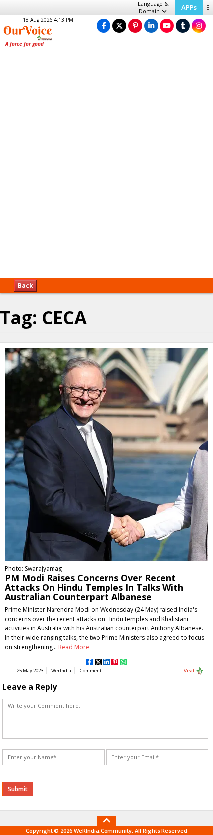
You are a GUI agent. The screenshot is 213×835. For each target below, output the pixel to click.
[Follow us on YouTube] (167, 25)
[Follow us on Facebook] (103, 25)
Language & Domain (153, 7)
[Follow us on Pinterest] (135, 25)
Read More (73, 647)
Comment (91, 670)
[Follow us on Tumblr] (183, 25)
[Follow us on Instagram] (199, 25)
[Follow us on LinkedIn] (151, 25)
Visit (190, 670)
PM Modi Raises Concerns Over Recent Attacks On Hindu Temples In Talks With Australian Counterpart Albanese (94, 587)
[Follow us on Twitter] (119, 25)
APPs (189, 7)
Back (25, 285)
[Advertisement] (106, 166)
